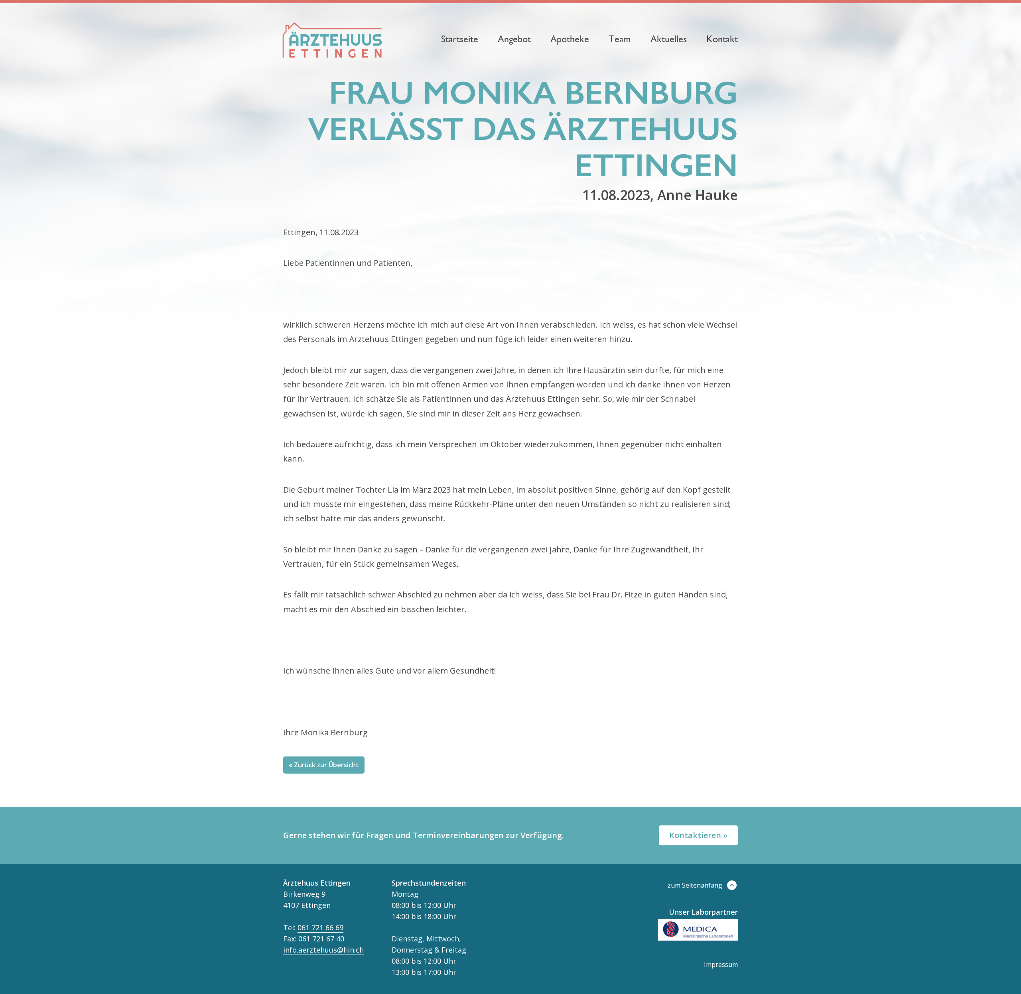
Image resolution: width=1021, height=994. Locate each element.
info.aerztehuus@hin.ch (323, 950)
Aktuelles (668, 39)
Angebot (514, 39)
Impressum (721, 964)
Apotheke (569, 39)
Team (620, 39)
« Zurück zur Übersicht (324, 764)
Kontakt (722, 39)
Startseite (459, 39)
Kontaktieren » (698, 835)
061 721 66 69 (320, 927)
